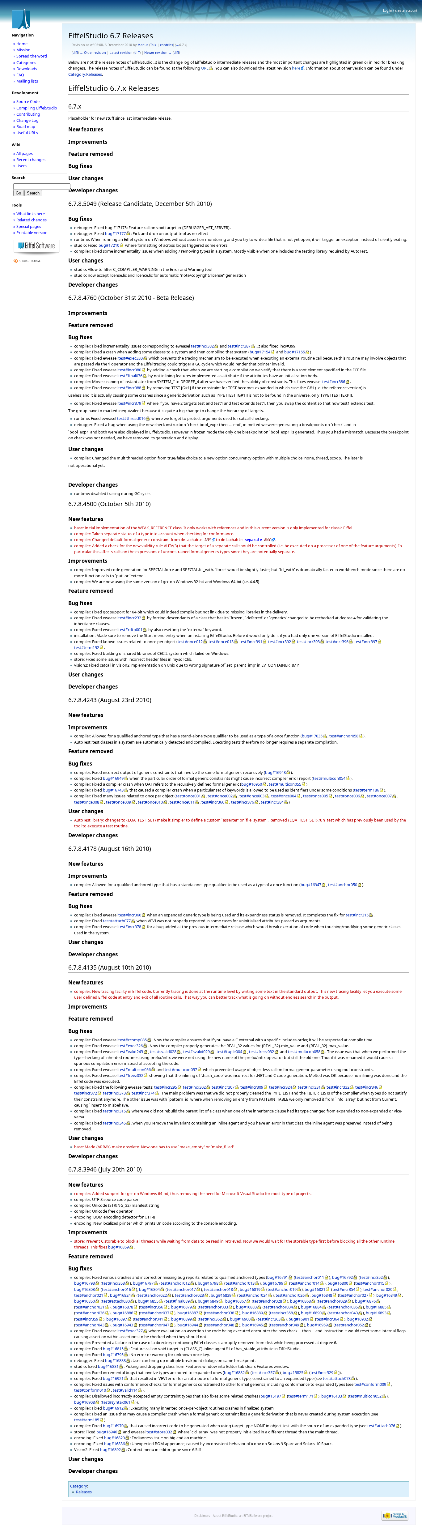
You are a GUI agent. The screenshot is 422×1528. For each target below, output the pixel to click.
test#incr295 (165, 1087)
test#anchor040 (343, 1313)
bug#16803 (84, 1289)
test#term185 (86, 1420)
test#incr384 (272, 802)
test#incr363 (269, 1319)
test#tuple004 (229, 1051)
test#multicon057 (181, 1069)
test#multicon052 (365, 1396)
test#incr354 (343, 1289)
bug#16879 (181, 1307)
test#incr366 (212, 802)
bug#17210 (109, 245)
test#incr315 (357, 915)
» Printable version (30, 232)
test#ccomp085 (132, 1040)
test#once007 (379, 796)
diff (75, 52)
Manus (142, 45)
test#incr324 (280, 1087)
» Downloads (25, 68)
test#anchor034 (278, 1307)
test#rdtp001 (130, 629)
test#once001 (188, 796)
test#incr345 (114, 1123)
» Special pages (27, 226)
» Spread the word (30, 56)
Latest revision (121, 52)
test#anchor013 (240, 1283)
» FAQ (18, 75)
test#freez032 (261, 1051)
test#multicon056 (134, 1069)
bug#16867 (235, 1301)
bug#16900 (240, 1319)
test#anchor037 (154, 1313)
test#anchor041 (148, 1319)
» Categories (24, 62)
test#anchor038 (219, 1313)
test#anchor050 (342, 884)
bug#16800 (337, 1283)
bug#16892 (110, 1449)
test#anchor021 (88, 1295)
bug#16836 (114, 1443)
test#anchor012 (175, 1283)
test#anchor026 (290, 1295)
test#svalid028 (163, 1051)
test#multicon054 (329, 778)
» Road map (24, 126)
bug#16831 (108, 1366)
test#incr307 (223, 1087)
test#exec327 (130, 1331)
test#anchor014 (304, 1283)
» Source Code (26, 101)
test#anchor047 (154, 1325)
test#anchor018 (218, 1289)
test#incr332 (338, 1087)
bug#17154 (260, 352)
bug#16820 (114, 1438)
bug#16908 (84, 1402)
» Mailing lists (25, 81)
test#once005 (315, 796)
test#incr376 (242, 802)
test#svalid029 (196, 1051)
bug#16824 (120, 1295)
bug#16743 (113, 790)
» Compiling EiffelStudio (35, 108)
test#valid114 (125, 1390)
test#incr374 (143, 1093)
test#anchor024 (253, 1295)
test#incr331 (309, 1087)
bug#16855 (148, 1301)
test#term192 (86, 647)
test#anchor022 (152, 1295)
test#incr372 (85, 1093)
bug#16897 (116, 1319)
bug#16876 (365, 1301)
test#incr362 (210, 1319)
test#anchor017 (181, 1289)
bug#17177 (115, 233)
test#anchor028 (267, 1301)
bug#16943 (122, 1325)
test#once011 (182, 802)
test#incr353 (113, 1283)
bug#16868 (300, 1301)
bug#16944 (187, 1325)
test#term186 (366, 790)
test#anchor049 (284, 1325)
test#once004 (283, 796)
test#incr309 (251, 1087)
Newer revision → (158, 52)
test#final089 (178, 1301)
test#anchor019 (282, 1289)
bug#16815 (113, 1348)
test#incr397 (365, 641)
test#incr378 (129, 926)
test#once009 (118, 802)
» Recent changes (29, 159)
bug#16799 (273, 1283)
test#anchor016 (116, 1289)
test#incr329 (321, 1372)
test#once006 (347, 796)
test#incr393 (308, 641)
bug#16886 (122, 1313)
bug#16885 (376, 1307)
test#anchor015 (369, 1283)
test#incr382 (202, 346)
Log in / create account (400, 10)
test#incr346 (366, 1087)
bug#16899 (181, 1319)
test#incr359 (86, 1319)
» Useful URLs (25, 132)
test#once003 (251, 796)
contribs (166, 45)
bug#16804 (149, 1289)
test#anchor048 (219, 1325)
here (296, 68)
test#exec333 (130, 358)
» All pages (23, 153)
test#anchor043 (89, 1325)
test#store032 (159, 1432)
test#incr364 (327, 1319)
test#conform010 (90, 1390)
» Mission (22, 50)
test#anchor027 (353, 1295)
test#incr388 (129, 388)
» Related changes (30, 220)
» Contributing (26, 114)
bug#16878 (122, 1307)
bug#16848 (321, 1295)
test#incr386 (333, 381)
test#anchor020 (377, 1289)
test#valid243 (130, 1051)
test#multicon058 (304, 1051)
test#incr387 (239, 346)
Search (18, 177)
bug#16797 (143, 1283)
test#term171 (300, 1396)
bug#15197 (270, 1396)
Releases (84, 1492)
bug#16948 (275, 772)
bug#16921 (113, 1378)
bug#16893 (376, 1313)
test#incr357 (263, 1372)
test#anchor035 (343, 1307)
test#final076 (130, 375)
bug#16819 (250, 1289)
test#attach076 (381, 1425)
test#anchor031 (89, 1307)
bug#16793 (84, 1283)
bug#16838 (115, 1360)
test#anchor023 (189, 1295)
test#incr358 (281, 1313)
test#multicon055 (285, 784)
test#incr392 (279, 641)
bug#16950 (251, 784)
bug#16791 (277, 1277)
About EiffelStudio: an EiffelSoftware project (242, 1516)
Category (78, 1486)
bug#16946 (106, 1432)
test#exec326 (130, 1045)
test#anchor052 (349, 1325)
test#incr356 (151, 1307)
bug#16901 (299, 1319)
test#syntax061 (116, 1402)
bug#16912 (113, 1408)
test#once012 (190, 641)
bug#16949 (113, 778)
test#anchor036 (89, 1313)
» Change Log (26, 120)
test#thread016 (131, 418)
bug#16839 (221, 1295)
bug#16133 (331, 1396)
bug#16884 (311, 1307)
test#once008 (86, 802)
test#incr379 (129, 403)
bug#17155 (294, 352)
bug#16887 (187, 1313)
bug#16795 (113, 1354)
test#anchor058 (343, 736)
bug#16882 (234, 1372)
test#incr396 (337, 641)
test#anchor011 (309, 1277)
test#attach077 (117, 921)
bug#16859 (118, 1247)
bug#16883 (246, 1307)
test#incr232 (129, 618)
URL (205, 68)
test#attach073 (337, 1378)
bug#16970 (113, 1425)
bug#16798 (208, 1283)
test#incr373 (114, 1093)
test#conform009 (370, 1384)
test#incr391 (250, 641)
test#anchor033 (213, 1307)
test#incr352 (371, 1277)
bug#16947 (311, 884)
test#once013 (221, 641)
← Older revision (93, 52)
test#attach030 (116, 1301)
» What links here (29, 213)
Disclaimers (202, 1516)
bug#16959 (317, 1325)
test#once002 (220, 796)
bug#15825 (293, 1372)
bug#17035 (312, 736)
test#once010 (150, 802)
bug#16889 (252, 1313)
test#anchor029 (332, 1301)
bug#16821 (315, 1289)
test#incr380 (129, 370)
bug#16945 (252, 1325)
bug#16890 (311, 1313)
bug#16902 (357, 1319)
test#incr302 (194, 1087)
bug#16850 (84, 1301)
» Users (20, 166)
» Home (20, 43)
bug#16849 (386, 1295)
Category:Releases (85, 74)
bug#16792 (342, 1277)
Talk (153, 45)
